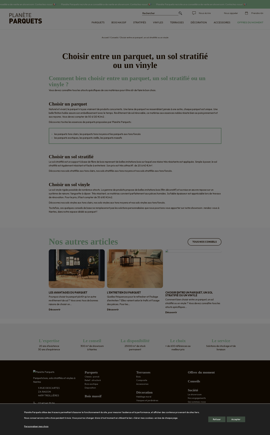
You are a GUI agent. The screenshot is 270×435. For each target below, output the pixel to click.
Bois (138, 376)
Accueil (105, 37)
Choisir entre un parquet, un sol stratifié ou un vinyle (189, 294)
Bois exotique (91, 384)
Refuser (217, 419)
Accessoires (222, 22)
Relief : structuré (93, 380)
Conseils (114, 37)
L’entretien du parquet (124, 292)
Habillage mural (143, 396)
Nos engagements (197, 398)
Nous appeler (231, 13)
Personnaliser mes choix (36, 426)
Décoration (199, 22)
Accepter (235, 419)
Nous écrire (205, 13)
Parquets (98, 22)
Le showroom (195, 394)
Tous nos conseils (204, 241)
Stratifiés (139, 22)
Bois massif (118, 22)
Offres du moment (250, 22)
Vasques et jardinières (147, 400)
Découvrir (54, 309)
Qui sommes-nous (197, 401)
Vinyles (158, 22)
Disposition (90, 387)
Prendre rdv (257, 13)
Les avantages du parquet (68, 292)
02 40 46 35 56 (46, 403)
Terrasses (177, 22)
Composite (141, 380)
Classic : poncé (92, 376)
